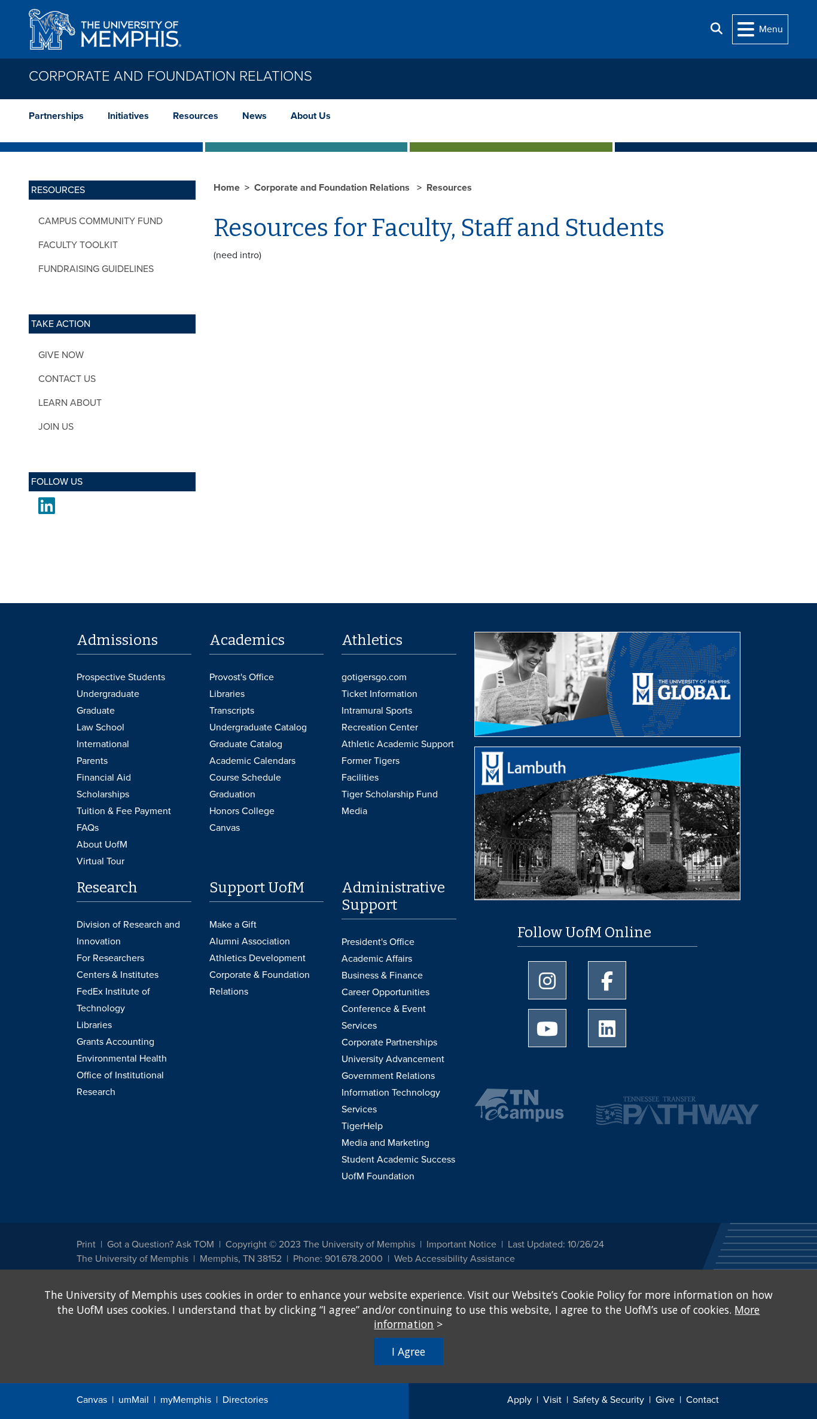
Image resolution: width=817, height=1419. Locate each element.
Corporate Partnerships (389, 1042)
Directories (245, 1400)
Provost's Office (241, 677)
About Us (311, 116)
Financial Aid (104, 778)
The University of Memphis (132, 1259)
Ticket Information (379, 694)
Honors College (242, 811)
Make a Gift (233, 925)
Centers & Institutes (117, 975)
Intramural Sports (377, 711)
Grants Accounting (115, 1042)
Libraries (227, 694)
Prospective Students (121, 677)
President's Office (378, 942)
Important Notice (461, 1244)
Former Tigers (371, 761)
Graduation (232, 794)
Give (665, 1400)
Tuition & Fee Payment (124, 811)
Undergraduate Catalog (258, 727)
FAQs (88, 828)
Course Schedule (245, 778)
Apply (519, 1400)
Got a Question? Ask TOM (160, 1244)
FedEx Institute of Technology (113, 1000)
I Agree (408, 1351)
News (254, 116)
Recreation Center (380, 727)
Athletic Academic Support (398, 744)
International (103, 744)
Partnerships (56, 116)
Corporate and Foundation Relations (170, 76)
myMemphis (185, 1400)
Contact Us (67, 379)
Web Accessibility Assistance (454, 1259)
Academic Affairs (377, 959)
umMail (133, 1400)
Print (86, 1244)
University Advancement (393, 1059)
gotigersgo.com (374, 677)
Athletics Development (257, 958)
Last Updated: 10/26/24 (556, 1244)
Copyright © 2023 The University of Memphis (320, 1244)
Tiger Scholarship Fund (390, 794)
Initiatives (128, 116)
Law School (100, 727)
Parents (92, 761)
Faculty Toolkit (78, 245)
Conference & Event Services (384, 1017)
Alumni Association (249, 941)
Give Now (61, 355)
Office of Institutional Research (120, 1083)
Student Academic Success (398, 1160)
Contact (702, 1400)
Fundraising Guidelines (96, 269)
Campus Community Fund (100, 221)
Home (227, 188)
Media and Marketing (385, 1143)
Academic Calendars (252, 761)
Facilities (360, 778)
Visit (552, 1400)
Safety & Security (608, 1400)
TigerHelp (362, 1126)
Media (354, 811)
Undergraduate (108, 694)
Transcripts (231, 711)
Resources (195, 116)
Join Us (56, 427)
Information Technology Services (391, 1101)
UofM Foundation (378, 1176)
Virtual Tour (100, 861)
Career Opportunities (385, 992)
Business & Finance (382, 975)
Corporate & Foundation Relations (259, 983)
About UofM (102, 845)
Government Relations (388, 1076)
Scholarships (103, 794)
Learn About (70, 403)
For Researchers (110, 958)
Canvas (92, 1400)
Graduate (96, 711)
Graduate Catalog (245, 744)
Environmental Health (122, 1059)
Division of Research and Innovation (128, 933)
